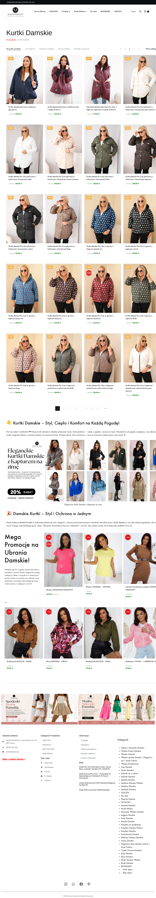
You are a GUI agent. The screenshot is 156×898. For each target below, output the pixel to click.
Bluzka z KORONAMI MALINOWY (59, 590)
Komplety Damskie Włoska (131, 828)
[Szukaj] (140, 11)
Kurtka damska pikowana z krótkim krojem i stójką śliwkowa (63, 108)
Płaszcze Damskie (128, 799)
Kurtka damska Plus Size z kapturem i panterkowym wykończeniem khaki (61, 386)
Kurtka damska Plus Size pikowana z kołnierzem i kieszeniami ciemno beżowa (63, 177)
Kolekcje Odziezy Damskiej (132, 837)
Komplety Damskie (128, 831)
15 (86, 408)
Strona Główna (39, 11)
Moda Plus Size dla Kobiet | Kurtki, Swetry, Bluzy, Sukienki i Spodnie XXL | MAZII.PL (95, 768)
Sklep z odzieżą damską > (13, 759)
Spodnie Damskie (128, 780)
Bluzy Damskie (127, 857)
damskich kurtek (25, 522)
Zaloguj (133, 11)
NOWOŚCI (53, 11)
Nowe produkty (64, 49)
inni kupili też (30, 49)
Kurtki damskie (119, 522)
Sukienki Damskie (128, 776)
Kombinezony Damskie (130, 834)
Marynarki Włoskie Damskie (132, 812)
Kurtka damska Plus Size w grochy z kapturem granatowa (100, 247)
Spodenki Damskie (128, 789)
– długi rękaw (126, 873)
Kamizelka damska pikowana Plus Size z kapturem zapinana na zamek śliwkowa (102, 108)
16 (92, 408)
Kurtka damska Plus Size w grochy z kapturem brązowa (61, 317)
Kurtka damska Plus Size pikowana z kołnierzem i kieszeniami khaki (100, 177)
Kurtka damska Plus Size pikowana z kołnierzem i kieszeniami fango (61, 247)
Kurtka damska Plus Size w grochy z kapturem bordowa (100, 317)
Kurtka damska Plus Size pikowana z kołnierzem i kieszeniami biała (22, 177)
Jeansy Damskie (127, 841)
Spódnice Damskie (128, 786)
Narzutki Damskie (128, 805)
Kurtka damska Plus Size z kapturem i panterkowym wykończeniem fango (100, 386)
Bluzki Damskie (127, 863)
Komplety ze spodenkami (131, 825)
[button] (3, 709)
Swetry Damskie (127, 770)
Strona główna (11, 40)
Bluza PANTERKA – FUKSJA (56, 661)
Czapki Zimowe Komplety (131, 850)
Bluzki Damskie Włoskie (130, 860)
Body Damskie (126, 853)
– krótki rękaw (127, 869)
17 (98, 408)
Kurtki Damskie (127, 818)
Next (105, 408)
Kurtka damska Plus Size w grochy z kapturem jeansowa (22, 317)
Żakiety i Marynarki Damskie (132, 748)
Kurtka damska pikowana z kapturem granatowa (22, 108)
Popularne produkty (46, 49)
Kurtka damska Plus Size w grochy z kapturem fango (22, 386)
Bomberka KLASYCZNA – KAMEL (19, 661)
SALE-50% (118, 11)
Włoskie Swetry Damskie (131, 751)
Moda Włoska (79, 11)
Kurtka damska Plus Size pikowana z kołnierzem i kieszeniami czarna (22, 247)
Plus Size (93, 11)
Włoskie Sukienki (128, 754)
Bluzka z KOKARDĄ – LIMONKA (98, 587)
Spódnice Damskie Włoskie (132, 783)
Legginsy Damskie (128, 815)
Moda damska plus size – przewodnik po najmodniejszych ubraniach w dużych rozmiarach (95, 776)
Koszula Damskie (127, 821)
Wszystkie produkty (13, 49)
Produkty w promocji (81, 49)
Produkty (65, 11)
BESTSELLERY (105, 11)
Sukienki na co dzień (129, 773)
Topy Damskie (126, 767)
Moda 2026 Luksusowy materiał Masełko (94, 790)
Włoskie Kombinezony (130, 764)
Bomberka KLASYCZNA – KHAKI (98, 661)
